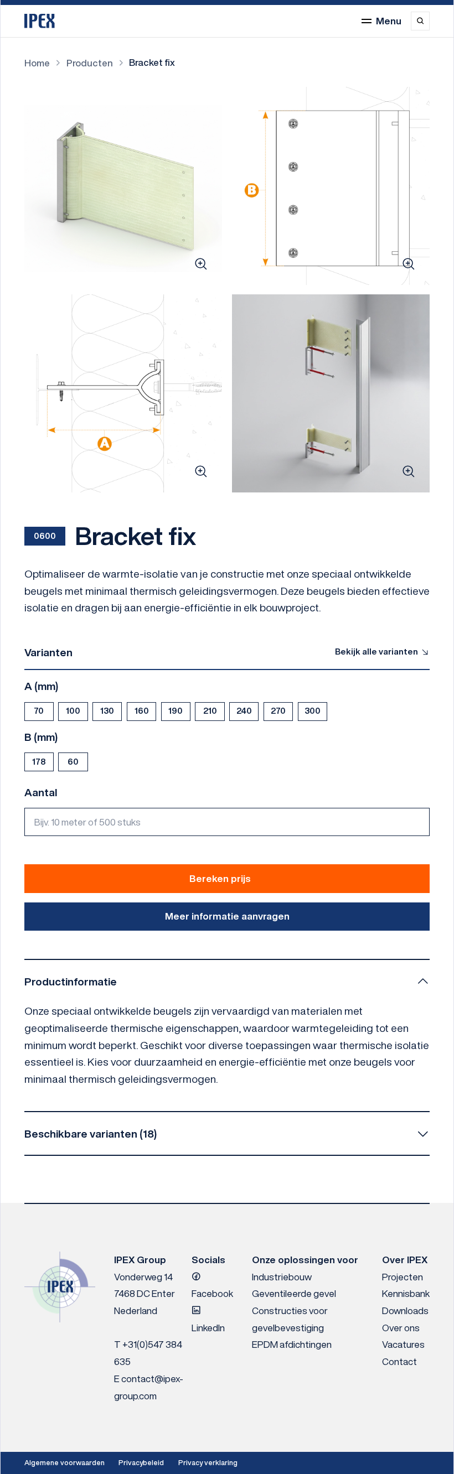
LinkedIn (208, 1327)
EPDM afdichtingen (292, 1344)
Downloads (405, 1310)
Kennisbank (406, 1293)
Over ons (401, 1327)
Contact (399, 1361)
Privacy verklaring (208, 1462)
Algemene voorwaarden (64, 1462)
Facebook (212, 1293)
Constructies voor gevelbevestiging (290, 1319)
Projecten (402, 1276)
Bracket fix (152, 62)
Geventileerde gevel (294, 1293)
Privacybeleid (141, 1462)
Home (37, 63)
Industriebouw (282, 1276)
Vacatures (403, 1344)
